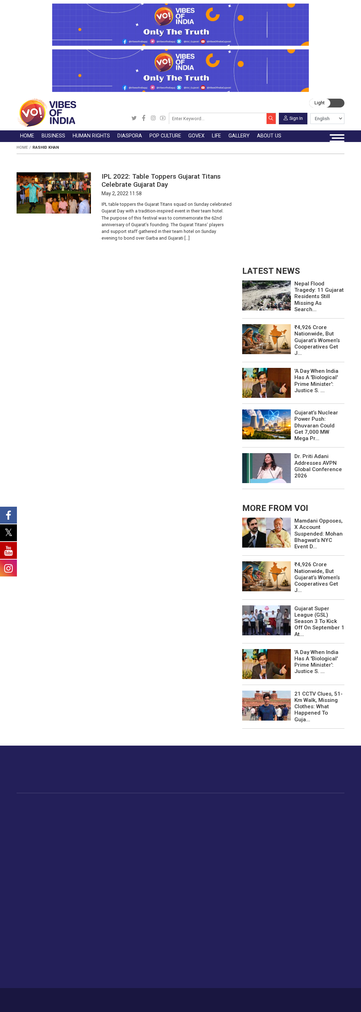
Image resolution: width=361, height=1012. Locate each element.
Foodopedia (284, 805)
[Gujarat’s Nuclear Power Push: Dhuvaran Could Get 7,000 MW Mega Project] (266, 424)
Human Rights (133, 805)
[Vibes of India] (46, 112)
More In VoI (195, 869)
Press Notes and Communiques (226, 885)
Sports (110, 959)
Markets (90, 837)
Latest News (46, 820)
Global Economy (100, 829)
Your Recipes (292, 829)
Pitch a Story (204, 901)
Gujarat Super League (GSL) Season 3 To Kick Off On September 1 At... (319, 621)
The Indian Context (53, 829)
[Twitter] (134, 118)
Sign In (296, 118)
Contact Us (80, 997)
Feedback (103, 997)
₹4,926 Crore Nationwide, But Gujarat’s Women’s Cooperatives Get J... (317, 340)
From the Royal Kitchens (306, 820)
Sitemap (154, 997)
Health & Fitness (122, 942)
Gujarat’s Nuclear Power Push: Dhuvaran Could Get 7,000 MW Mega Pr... (316, 425)
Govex (228, 805)
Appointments (244, 837)
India (86, 812)
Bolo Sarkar (241, 829)
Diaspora (156, 805)
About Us (57, 997)
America (162, 812)
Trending (41, 812)
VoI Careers (203, 926)
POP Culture (204, 805)
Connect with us (312, 775)
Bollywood (210, 812)
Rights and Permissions (217, 934)
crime (38, 845)
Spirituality (114, 975)
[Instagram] (153, 118)
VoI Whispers (243, 820)
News (130, 812)
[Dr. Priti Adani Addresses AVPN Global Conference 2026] (266, 467)
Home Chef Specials (301, 812)
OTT (203, 829)
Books (205, 837)
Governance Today (249, 812)
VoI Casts (161, 901)
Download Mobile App (311, 1000)
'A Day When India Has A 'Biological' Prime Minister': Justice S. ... (316, 381)
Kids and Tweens (123, 950)
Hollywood (210, 820)
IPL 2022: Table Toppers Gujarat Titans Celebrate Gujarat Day (161, 180)
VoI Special (45, 853)
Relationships (118, 901)
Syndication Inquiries (213, 917)
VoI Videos (163, 893)
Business (84, 805)
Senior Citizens (120, 917)
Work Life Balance (124, 934)
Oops (195, 909)
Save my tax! (96, 845)
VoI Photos (163, 917)
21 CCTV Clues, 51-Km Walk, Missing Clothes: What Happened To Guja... (318, 707)
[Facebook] (143, 118)
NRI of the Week (172, 829)
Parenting (113, 909)
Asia (158, 820)
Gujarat (40, 837)
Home (22, 147)
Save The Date (167, 877)
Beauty (110, 967)
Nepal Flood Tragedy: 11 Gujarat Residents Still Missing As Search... (319, 296)
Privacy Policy (129, 997)
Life (101, 869)
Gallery (151, 869)
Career (38, 997)
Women (112, 885)
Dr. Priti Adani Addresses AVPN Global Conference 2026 (318, 466)
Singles (111, 926)
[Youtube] (162, 118)
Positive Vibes (48, 861)
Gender (111, 893)
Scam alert (202, 893)
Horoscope (116, 877)
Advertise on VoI (208, 877)
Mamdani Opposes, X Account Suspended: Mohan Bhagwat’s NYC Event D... (318, 534)
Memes (158, 909)
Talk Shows (163, 885)
